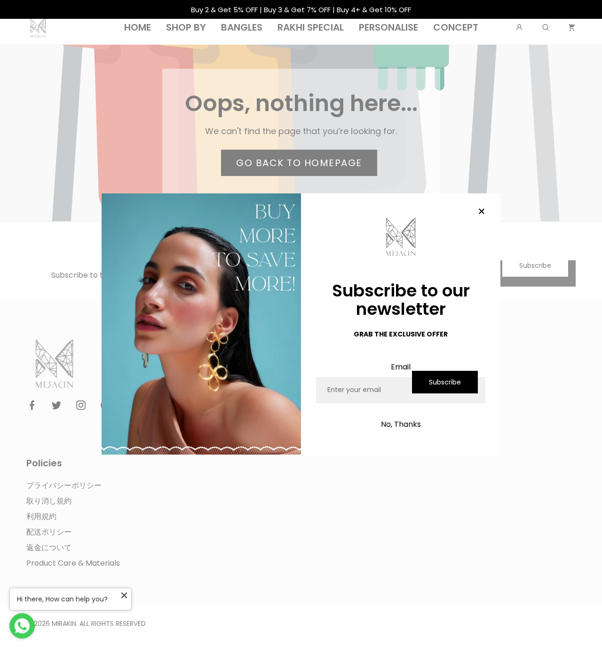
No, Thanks (401, 424)
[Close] (481, 212)
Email (401, 366)
